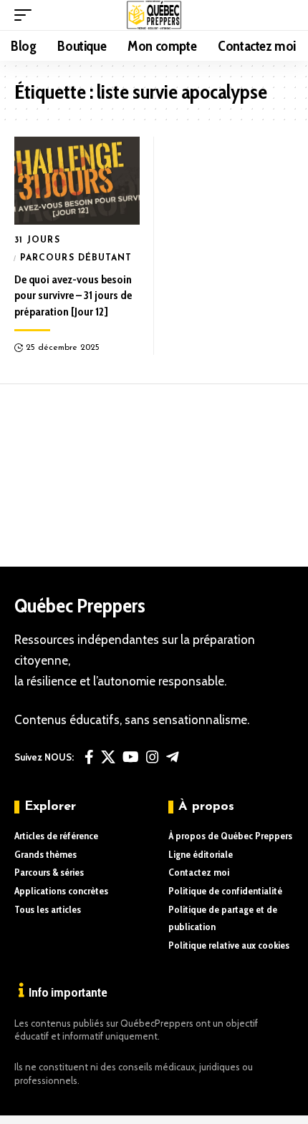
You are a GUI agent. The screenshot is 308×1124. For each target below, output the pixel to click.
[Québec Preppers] (154, 15)
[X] (108, 757)
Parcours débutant (76, 258)
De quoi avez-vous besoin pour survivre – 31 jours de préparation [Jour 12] (73, 295)
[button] (26, 15)
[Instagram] (153, 757)
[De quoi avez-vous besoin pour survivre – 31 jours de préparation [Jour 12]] (77, 181)
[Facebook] (89, 757)
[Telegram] (173, 757)
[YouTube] (131, 757)
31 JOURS (37, 240)
